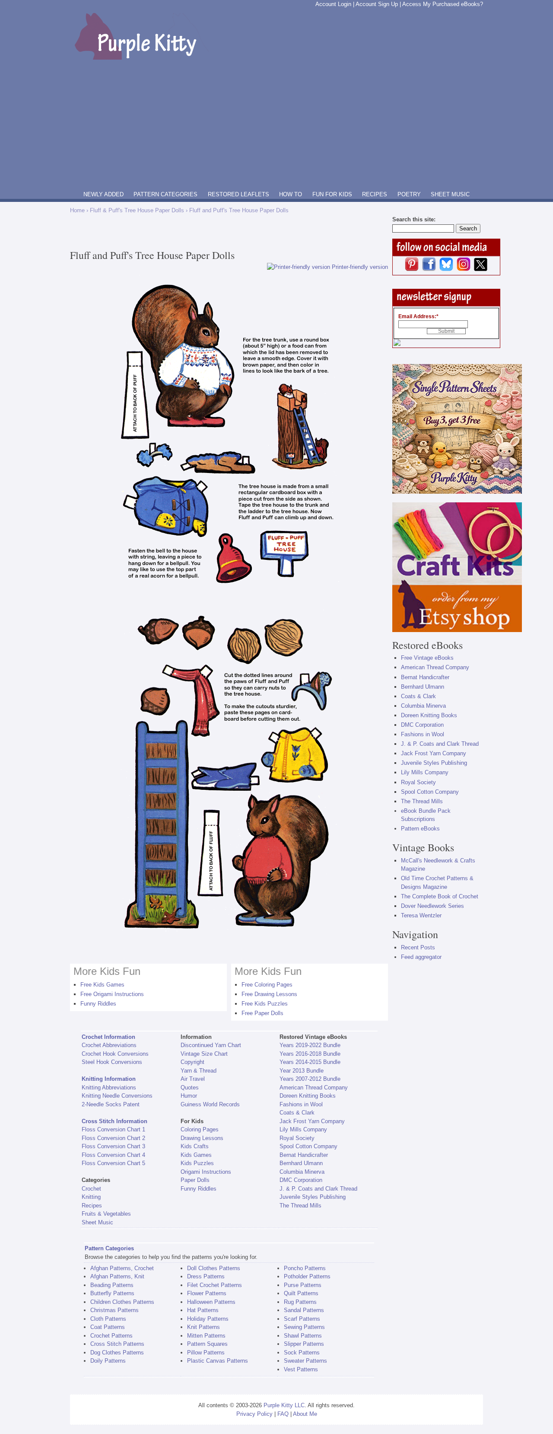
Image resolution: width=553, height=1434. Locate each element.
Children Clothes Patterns (122, 1302)
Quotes (190, 1087)
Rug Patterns (300, 1302)
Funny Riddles (98, 1003)
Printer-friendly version (360, 267)
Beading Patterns (111, 1285)
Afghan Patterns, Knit (117, 1276)
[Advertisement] (276, 124)
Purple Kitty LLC (284, 1405)
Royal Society (297, 1138)
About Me (305, 1414)
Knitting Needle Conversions (117, 1095)
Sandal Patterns (304, 1310)
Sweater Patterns (305, 1360)
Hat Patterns (203, 1310)
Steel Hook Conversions (112, 1062)
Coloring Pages (200, 1129)
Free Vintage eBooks (427, 658)
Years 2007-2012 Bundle (310, 1079)
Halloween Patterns (211, 1302)
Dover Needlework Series (432, 906)
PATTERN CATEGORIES (165, 194)
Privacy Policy (254, 1414)
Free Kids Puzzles (265, 1003)
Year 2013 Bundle (302, 1070)
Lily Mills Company (303, 1129)
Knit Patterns (203, 1327)
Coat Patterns (107, 1327)
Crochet (91, 1188)
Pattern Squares (207, 1344)
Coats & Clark (297, 1112)
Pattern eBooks (420, 828)
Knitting (91, 1197)
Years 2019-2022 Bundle (310, 1045)
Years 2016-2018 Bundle (310, 1054)
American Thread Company (314, 1087)
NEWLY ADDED (103, 194)
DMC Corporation (301, 1180)
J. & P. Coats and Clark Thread (318, 1188)
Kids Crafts (195, 1146)
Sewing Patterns (304, 1327)
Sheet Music (97, 1222)
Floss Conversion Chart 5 (113, 1163)
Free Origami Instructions (112, 994)
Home (77, 210)
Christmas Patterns (114, 1310)
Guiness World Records (210, 1104)
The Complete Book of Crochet (439, 896)
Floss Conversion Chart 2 (113, 1138)
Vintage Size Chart (204, 1054)
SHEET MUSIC (450, 194)
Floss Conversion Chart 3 (113, 1146)
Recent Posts (418, 947)
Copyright (192, 1062)
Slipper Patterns (304, 1344)
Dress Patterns (206, 1276)
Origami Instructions (206, 1172)
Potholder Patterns (307, 1276)
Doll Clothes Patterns (213, 1268)
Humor (189, 1095)
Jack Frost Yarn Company (312, 1121)
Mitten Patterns (206, 1335)
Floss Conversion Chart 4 (113, 1155)
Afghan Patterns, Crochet (122, 1268)
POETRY (409, 194)
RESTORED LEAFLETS (238, 194)
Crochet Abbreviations (109, 1045)
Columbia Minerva (302, 1172)
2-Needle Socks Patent (111, 1104)
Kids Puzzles (197, 1163)
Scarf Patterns (302, 1319)
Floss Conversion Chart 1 (113, 1129)
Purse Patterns (302, 1285)
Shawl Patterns (303, 1335)
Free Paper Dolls (262, 1013)
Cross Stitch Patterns (117, 1344)
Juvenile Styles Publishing (313, 1197)
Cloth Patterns (108, 1319)
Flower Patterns (206, 1293)
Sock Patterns (302, 1352)
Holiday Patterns (208, 1319)
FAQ (283, 1414)
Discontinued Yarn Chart (211, 1045)
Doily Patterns (108, 1360)
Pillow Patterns (206, 1352)
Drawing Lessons (202, 1138)
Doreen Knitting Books (308, 1095)
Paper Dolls (195, 1180)
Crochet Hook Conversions (115, 1054)
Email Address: (418, 316)
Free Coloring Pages (267, 984)
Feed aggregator (421, 957)
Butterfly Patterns (112, 1293)
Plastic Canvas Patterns (217, 1360)
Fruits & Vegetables (106, 1213)
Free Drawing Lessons (269, 994)
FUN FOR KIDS (332, 194)
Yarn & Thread (198, 1070)
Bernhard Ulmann (301, 1163)
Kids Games (196, 1155)
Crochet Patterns (111, 1335)
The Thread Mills (300, 1205)
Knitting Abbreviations (109, 1087)
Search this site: (413, 219)
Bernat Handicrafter (304, 1155)
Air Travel (193, 1079)
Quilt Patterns (301, 1293)
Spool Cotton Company (308, 1146)
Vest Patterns (301, 1369)
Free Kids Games (102, 984)
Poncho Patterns (305, 1268)
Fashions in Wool (301, 1104)
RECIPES (374, 194)
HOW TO (290, 194)
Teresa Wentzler (421, 915)
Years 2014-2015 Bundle (310, 1062)
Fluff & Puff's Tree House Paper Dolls (137, 210)
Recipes (92, 1205)
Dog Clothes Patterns (117, 1352)
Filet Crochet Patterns (214, 1285)
